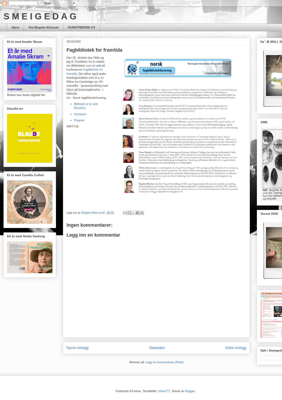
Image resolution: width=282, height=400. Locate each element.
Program (79, 120)
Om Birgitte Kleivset (44, 27)
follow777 (164, 391)
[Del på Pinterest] (142, 213)
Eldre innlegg (235, 348)
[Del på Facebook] (137, 213)
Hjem (15, 27)
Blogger (190, 391)
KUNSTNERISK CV (81, 27)
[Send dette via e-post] (125, 213)
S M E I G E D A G (40, 16)
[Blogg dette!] (129, 213)
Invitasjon (80, 114)
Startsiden (157, 348)
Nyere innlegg (78, 348)
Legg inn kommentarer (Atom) (165, 362)
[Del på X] (133, 213)
